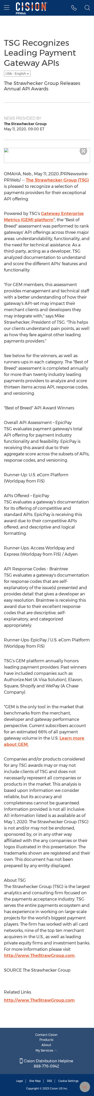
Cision (54, 1088)
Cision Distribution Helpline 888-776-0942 (48, 1064)
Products (46, 1040)
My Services (45, 1050)
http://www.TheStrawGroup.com (39, 955)
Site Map (35, 1081)
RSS (49, 1081)
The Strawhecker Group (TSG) (57, 180)
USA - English (16, 74)
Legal (19, 1081)
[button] (74, 8)
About (46, 1045)
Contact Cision (46, 1035)
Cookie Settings (68, 1081)
